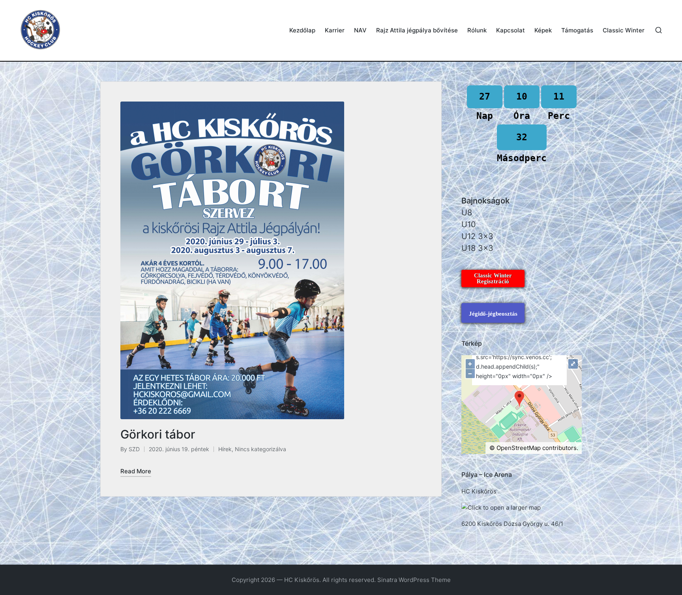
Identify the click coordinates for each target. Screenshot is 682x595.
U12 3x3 (477, 236)
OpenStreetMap (519, 448)
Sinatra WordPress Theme (414, 580)
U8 (466, 212)
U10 (468, 224)
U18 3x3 (477, 248)
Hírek (225, 449)
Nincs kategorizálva (260, 449)
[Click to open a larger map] (501, 507)
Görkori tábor (157, 434)
